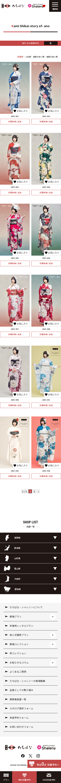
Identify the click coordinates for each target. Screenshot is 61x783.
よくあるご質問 (18, 671)
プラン (6, 779)
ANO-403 (15, 187)
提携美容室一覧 (18, 699)
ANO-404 (46, 187)
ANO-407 (15, 329)
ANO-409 (15, 400)
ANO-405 (15, 258)
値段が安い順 (38, 56)
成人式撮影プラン (19, 634)
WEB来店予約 (49, 779)
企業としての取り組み (21, 690)
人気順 (28, 56)
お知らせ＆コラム (19, 662)
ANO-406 (46, 258)
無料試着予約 (24, 779)
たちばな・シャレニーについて (26, 607)
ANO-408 (46, 329)
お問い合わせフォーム (21, 726)
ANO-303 (15, 471)
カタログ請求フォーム (21, 708)
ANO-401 (15, 116)
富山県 (17, 568)
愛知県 (18, 589)
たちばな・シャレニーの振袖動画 (27, 681)
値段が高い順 (52, 56)
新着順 (20, 56)
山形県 (17, 558)
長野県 (17, 537)
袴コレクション (18, 653)
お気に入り (22, 111)
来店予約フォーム (19, 717)
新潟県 (17, 547)
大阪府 (17, 578)
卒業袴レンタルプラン (21, 625)
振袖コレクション (19, 644)
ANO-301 (46, 400)
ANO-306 (46, 471)
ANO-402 (46, 116)
